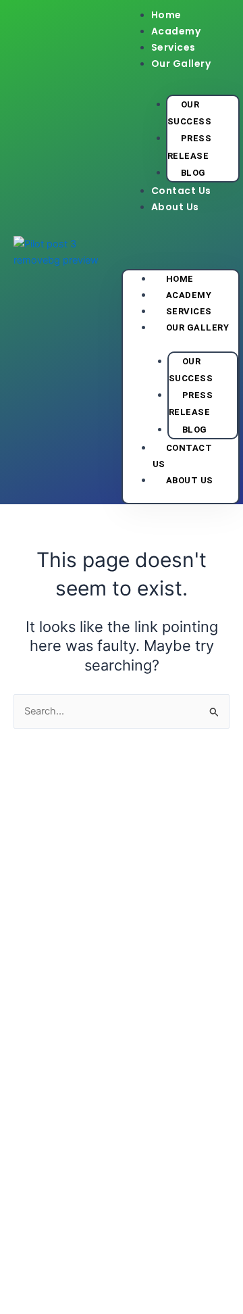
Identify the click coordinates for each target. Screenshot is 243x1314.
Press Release (189, 146)
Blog (193, 173)
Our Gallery (181, 63)
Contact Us (181, 190)
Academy (176, 31)
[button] (181, 238)
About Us (175, 207)
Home (166, 15)
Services (173, 47)
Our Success (189, 112)
